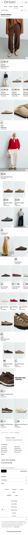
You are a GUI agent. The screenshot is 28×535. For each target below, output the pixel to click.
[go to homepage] (9, 2)
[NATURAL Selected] (2, 334)
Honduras (9, 495)
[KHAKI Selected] (16, 199)
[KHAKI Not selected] (4, 174)
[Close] (26, 519)
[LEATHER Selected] (2, 174)
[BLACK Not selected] (18, 284)
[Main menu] (2, 2)
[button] (4, 509)
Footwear (11, 432)
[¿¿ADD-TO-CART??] (26, 58)
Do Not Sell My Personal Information (14, 531)
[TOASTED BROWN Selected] (24, 89)
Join (4, 471)
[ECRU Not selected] (15, 284)
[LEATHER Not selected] (18, 199)
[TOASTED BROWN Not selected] (7, 61)
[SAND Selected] (2, 61)
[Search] (22, 2)
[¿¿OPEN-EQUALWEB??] (3, 509)
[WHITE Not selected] (4, 391)
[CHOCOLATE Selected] (4, 360)
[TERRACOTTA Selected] (13, 284)
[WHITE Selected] (16, 421)
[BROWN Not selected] (4, 61)
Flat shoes (17, 432)
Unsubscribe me (23, 471)
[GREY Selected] (2, 230)
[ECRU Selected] (24, 284)
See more (2, 454)
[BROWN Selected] (16, 259)
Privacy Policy (16, 526)
